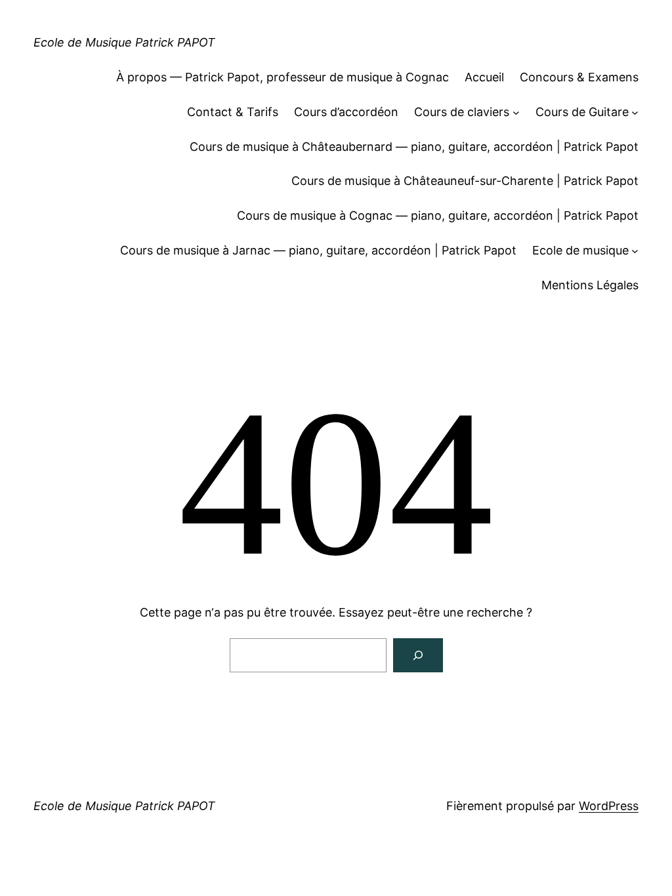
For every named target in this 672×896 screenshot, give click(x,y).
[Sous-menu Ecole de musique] (635, 251)
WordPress (609, 806)
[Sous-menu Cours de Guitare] (635, 112)
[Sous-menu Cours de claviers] (516, 112)
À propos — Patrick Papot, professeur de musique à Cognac (282, 77)
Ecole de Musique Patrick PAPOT (124, 42)
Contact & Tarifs (232, 112)
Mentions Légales (590, 285)
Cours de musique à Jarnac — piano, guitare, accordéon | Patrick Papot (318, 250)
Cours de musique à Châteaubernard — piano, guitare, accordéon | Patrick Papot (414, 146)
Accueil (484, 77)
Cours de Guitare (582, 112)
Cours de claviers (461, 112)
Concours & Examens (579, 77)
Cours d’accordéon (346, 112)
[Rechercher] (418, 655)
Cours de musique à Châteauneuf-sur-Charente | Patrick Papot (465, 181)
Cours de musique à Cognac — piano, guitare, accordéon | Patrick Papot (438, 215)
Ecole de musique (580, 250)
